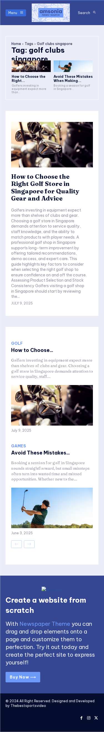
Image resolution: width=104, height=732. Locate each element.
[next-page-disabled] (29, 544)
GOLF (17, 343)
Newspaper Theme (44, 623)
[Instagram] (88, 717)
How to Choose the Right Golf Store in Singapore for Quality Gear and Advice (45, 187)
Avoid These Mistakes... (40, 453)
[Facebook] (81, 717)
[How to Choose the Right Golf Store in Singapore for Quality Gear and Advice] (31, 66)
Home (16, 44)
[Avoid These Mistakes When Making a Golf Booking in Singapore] (73, 66)
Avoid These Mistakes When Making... (73, 78)
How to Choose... (32, 350)
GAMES (18, 446)
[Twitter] (96, 717)
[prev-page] (16, 544)
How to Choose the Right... (28, 78)
